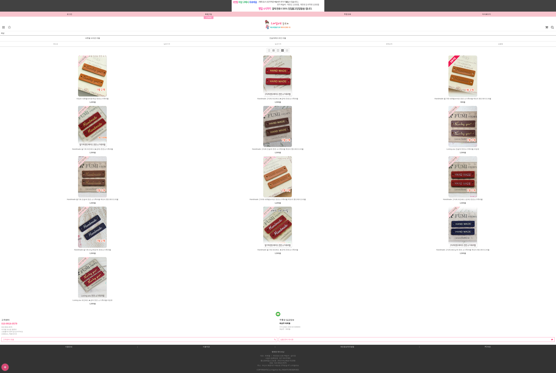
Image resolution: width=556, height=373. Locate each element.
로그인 (69, 14)
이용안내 (68, 347)
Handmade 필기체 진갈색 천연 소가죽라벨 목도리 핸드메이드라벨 (92, 199)
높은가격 (278, 44)
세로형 (269, 50)
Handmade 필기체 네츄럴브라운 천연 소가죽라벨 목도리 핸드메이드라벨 (463, 99)
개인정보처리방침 (347, 347)
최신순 (55, 44)
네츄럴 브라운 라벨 (92, 38)
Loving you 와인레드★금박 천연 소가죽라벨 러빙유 (93, 300)
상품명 (500, 44)
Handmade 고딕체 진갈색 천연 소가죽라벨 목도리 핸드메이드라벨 (277, 149)
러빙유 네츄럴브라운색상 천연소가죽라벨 (92, 99)
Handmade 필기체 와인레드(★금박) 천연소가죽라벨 (92, 149)
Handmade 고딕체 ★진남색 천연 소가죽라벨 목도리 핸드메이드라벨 (462, 250)
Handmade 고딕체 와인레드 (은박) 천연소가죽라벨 (463, 199)
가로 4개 (287, 50)
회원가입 (208, 14)
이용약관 (206, 347)
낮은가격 (167, 44)
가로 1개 (273, 50)
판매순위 (389, 44)
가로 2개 (278, 50)
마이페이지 (486, 14)
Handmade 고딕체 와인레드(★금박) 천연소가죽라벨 (277, 99)
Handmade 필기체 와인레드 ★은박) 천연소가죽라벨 (277, 250)
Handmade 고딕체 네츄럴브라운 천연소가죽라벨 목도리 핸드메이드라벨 (278, 199)
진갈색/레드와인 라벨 (277, 38)
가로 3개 (282, 50)
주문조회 (347, 14)
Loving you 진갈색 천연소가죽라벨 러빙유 (463, 149)
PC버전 (488, 347)
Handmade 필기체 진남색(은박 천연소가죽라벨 (92, 250)
